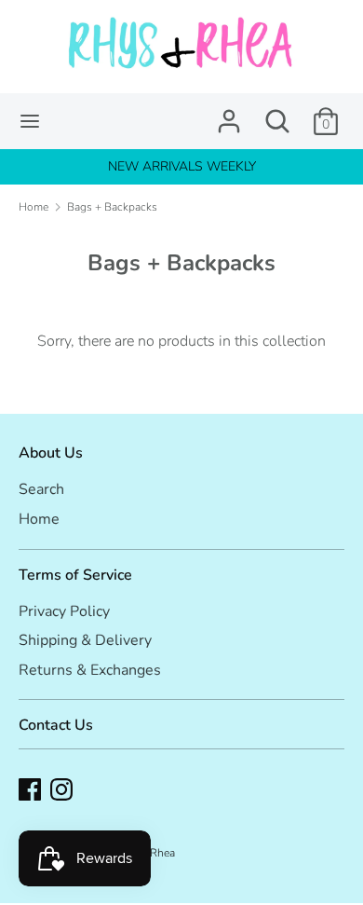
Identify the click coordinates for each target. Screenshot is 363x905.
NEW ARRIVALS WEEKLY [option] (182, 166)
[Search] (277, 113)
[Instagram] (61, 788)
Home (39, 519)
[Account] (229, 113)
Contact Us (56, 725)
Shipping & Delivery (85, 640)
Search (41, 489)
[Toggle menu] (30, 121)
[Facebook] (30, 788)
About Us (51, 453)
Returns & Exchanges (90, 670)
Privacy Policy (64, 611)
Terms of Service (75, 575)
